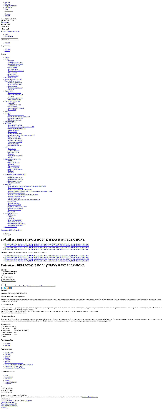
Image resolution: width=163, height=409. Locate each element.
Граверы (7, 111)
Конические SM (13, 144)
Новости (7, 356)
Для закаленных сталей (15, 62)
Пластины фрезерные (15, 88)
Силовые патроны (14, 198)
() (8, 402)
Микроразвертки (10, 121)
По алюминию (13, 69)
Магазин (7, 14)
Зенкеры (11, 96)
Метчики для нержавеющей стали (19, 116)
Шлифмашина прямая (15, 222)
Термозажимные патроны (16, 193)
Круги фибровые (13, 162)
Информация (9, 353)
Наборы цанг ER (13, 203)
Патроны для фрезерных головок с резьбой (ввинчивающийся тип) (30, 191)
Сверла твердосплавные (12, 101)
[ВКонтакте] (2, 288)
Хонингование (9, 286)
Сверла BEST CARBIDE (16, 108)
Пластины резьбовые (15, 82)
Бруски (10, 160)
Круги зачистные (13, 166)
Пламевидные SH (14, 137)
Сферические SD (13, 130)
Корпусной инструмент (12, 81)
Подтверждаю (6, 398)
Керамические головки (15, 179)
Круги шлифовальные (15, 169)
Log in (6, 34)
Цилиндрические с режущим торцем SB (21, 127)
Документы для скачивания (13, 366)
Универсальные (13, 76)
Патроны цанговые (14, 210)
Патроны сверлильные (15, 208)
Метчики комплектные (15, 118)
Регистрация (9, 11)
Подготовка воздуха (14, 220)
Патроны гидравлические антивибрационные (23, 194)
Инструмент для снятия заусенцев (15, 174)
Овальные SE (12, 132)
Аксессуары (12, 201)
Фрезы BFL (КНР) (10, 77)
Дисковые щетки (13, 152)
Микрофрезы (12, 67)
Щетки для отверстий (15, 155)
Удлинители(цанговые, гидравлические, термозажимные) (27, 186)
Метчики (7, 113)
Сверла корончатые (11, 227)
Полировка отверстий (48, 286)
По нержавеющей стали (16, 71)
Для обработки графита (15, 64)
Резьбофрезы (12, 74)
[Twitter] (5, 288)
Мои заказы (8, 7)
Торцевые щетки (13, 150)
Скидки (7, 57)
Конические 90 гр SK (15, 140)
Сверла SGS (12, 110)
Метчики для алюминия (16, 115)
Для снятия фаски (14, 66)
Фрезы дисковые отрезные (13, 79)
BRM (6, 147)
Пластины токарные (14, 84)
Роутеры (11, 60)
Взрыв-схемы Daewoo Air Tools (15, 368)
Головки (11, 164)
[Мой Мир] (10, 288)
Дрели (10, 216)
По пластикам (12, 72)
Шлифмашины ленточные (16, 223)
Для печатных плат (14, 105)
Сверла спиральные (14, 93)
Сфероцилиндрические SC (17, 128)
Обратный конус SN (14, 145)
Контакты (8, 359)
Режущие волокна (14, 183)
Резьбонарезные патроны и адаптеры (20, 189)
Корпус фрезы (12, 86)
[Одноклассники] (8, 288)
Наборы (10, 171)
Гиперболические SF (15, 133)
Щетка (10, 157)
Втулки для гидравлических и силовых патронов (24, 199)
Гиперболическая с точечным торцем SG (21, 135)
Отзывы (7, 235)
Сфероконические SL (15, 142)
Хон (24, 286)
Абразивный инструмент (13, 159)
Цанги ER (11, 211)
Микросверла (12, 106)
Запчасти (11, 89)
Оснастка (11, 172)
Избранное (8, 384)
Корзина (7, 4)
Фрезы (7, 59)
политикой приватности (90, 397)
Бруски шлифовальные (15, 177)
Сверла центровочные (15, 94)
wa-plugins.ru (27, 400)
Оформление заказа (11, 6)
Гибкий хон (12, 149)
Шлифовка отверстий (34, 286)
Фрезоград (4, 230)
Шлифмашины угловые (15, 225)
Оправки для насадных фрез (17, 206)
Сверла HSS (8, 91)
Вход (6, 9)
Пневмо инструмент (11, 213)
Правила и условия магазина (14, 363)
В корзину (8, 277)
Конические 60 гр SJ (15, 138)
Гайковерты (12, 215)
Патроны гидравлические (16, 196)
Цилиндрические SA (15, 125)
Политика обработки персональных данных (19, 364)
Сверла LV (11, 103)
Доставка (7, 354)
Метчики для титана (14, 120)
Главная (7, 2)
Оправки (11, 154)
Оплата (7, 358)
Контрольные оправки (15, 188)
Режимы (7, 361)
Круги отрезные (13, 167)
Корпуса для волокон (15, 181)
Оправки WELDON (14, 205)
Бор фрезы (8, 123)
